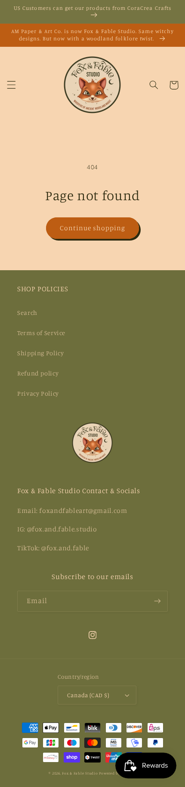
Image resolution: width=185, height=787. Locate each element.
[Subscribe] (157, 601)
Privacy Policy (38, 393)
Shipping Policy (40, 353)
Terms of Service (41, 332)
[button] (11, 85)
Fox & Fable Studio (80, 773)
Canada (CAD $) (88, 695)
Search (27, 312)
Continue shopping (93, 228)
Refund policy (38, 373)
